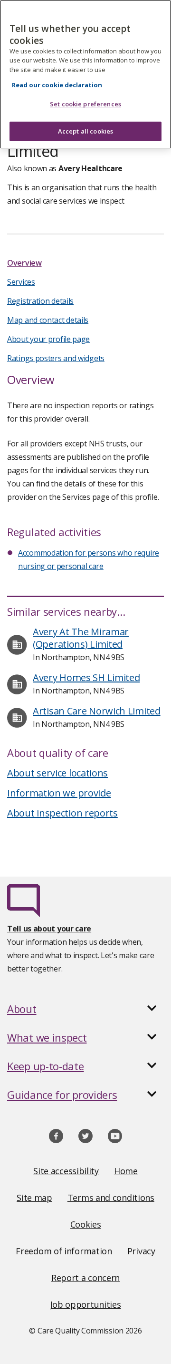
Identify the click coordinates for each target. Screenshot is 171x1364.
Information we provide (59, 792)
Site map (34, 1197)
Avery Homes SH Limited (86, 677)
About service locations (57, 772)
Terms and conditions (110, 1197)
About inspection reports (62, 812)
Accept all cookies (85, 131)
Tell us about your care (49, 928)
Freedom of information (64, 1251)
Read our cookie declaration (57, 85)
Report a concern (85, 1277)
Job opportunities (85, 1304)
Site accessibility (66, 1171)
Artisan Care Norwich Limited (97, 710)
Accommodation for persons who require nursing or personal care (88, 559)
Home (126, 1171)
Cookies (85, 1224)
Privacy (141, 1251)
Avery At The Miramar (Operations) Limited (81, 638)
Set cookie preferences (85, 104)
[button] (85, 1008)
